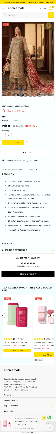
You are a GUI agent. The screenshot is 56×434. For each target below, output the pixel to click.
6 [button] (39, 96)
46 (8, 160)
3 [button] (25, 96)
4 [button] (30, 96)
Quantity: (6, 130)
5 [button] (34, 96)
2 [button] (21, 96)
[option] (28, 59)
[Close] (44, 418)
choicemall (16, 8)
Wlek (32, 433)
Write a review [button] (28, 273)
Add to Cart (25, 355)
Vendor (5, 121)
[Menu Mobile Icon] (4, 8)
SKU (4, 117)
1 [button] (16, 96)
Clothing (16, 121)
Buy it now (28, 153)
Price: (6, 126)
